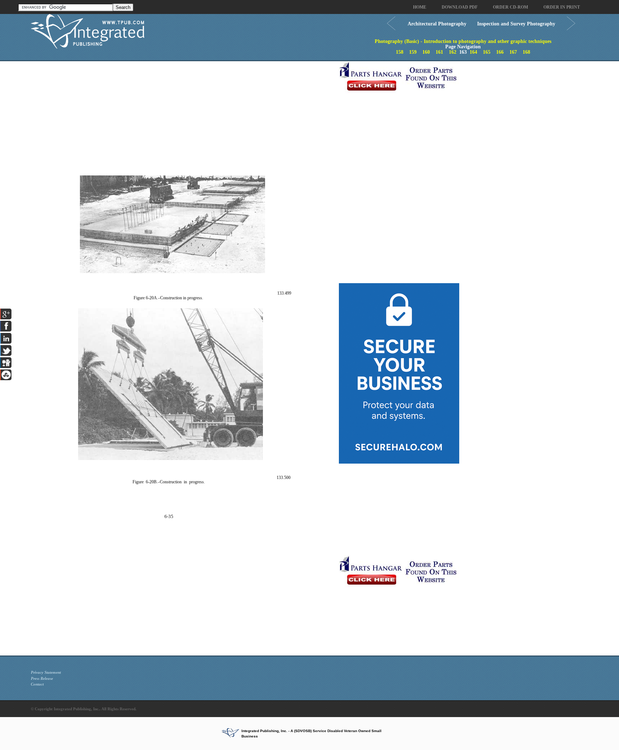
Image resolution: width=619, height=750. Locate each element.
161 (439, 52)
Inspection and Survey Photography (516, 23)
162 (452, 52)
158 (399, 52)
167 (513, 52)
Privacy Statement (46, 672)
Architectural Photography (437, 23)
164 (473, 52)
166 (500, 52)
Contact (37, 684)
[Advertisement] (183, 111)
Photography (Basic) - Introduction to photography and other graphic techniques (463, 41)
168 (526, 52)
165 (486, 52)
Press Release (42, 678)
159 (413, 52)
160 (426, 52)
